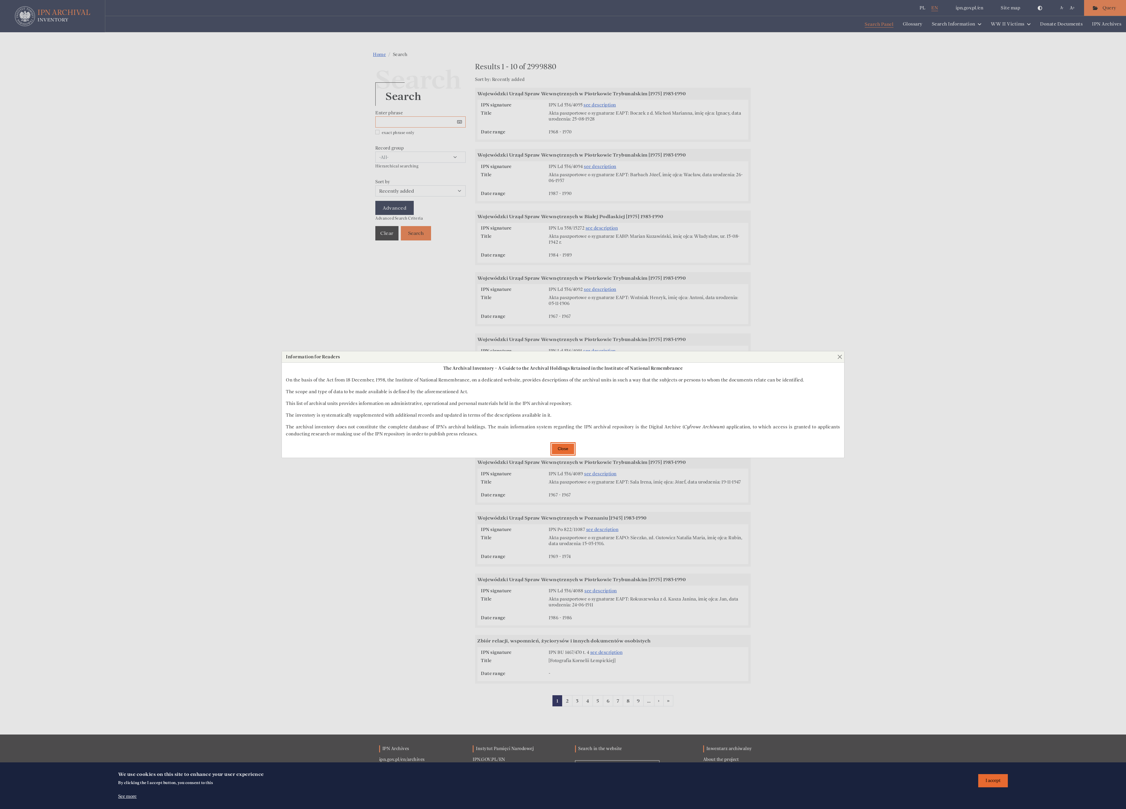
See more (127, 796)
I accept (993, 781)
